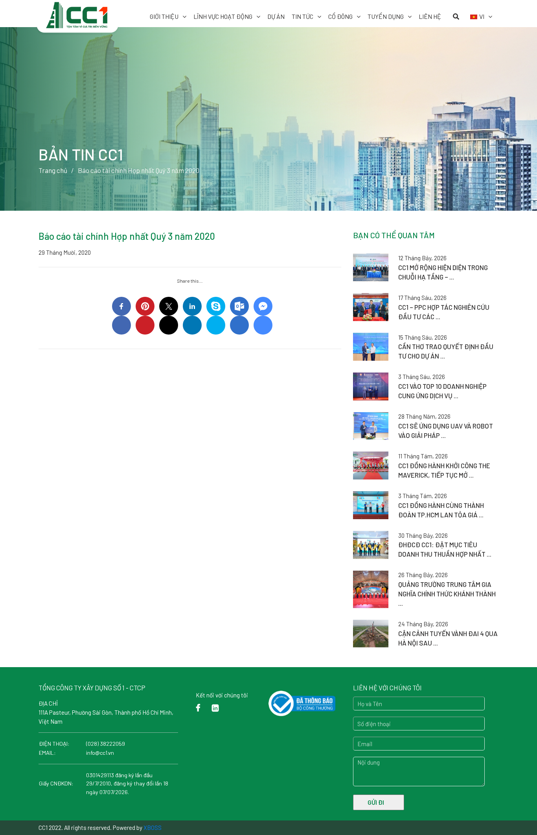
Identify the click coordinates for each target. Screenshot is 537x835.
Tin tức (302, 16)
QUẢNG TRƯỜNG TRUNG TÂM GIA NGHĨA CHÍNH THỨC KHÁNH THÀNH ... (447, 593)
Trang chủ (53, 170)
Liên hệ (430, 16)
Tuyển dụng (386, 16)
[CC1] (77, 11)
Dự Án (276, 16)
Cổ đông (340, 16)
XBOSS (152, 827)
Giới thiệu (164, 16)
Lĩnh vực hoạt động (222, 16)
